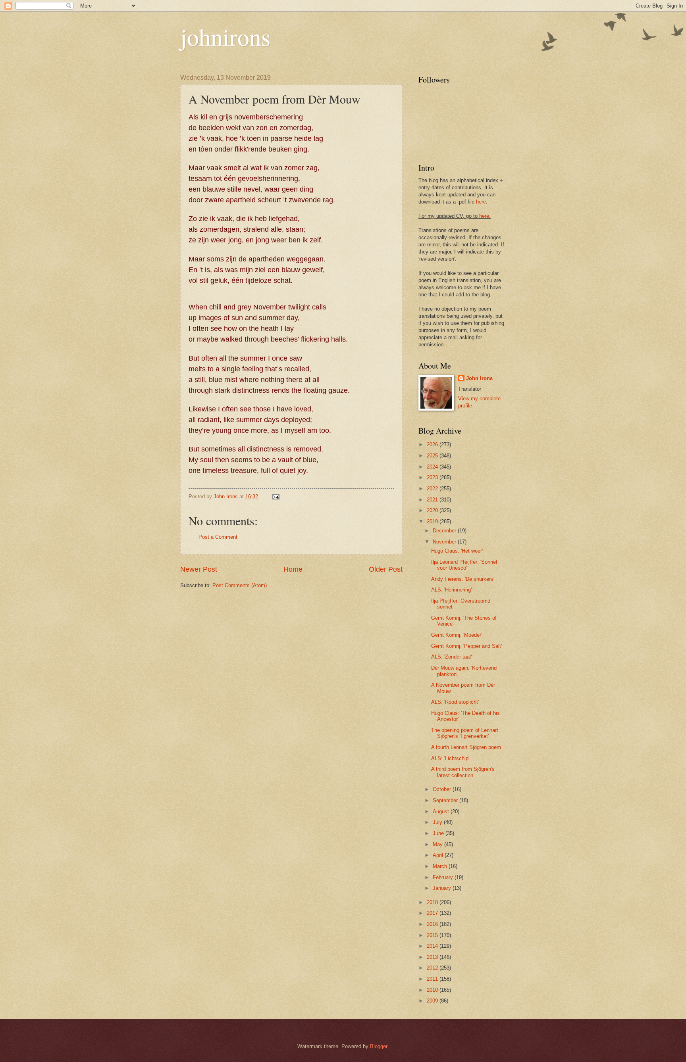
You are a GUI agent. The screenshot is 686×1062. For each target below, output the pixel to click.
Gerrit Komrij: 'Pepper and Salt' (466, 646)
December (445, 531)
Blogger (378, 1046)
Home (293, 569)
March (441, 866)
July (438, 822)
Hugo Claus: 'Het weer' (457, 551)
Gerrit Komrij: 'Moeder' (456, 635)
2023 (433, 477)
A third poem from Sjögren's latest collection (463, 772)
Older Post (386, 569)
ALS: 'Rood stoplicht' (455, 702)
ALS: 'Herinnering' (451, 590)
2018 (433, 902)
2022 (433, 489)
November (445, 542)
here (481, 202)
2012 (433, 968)
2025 (433, 456)
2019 (433, 521)
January (443, 888)
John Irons (479, 378)
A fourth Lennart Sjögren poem (466, 747)
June (439, 833)
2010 (433, 990)
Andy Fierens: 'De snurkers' (462, 579)
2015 (433, 935)
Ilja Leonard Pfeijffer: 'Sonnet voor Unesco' (464, 565)
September (446, 800)
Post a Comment (217, 537)
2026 (433, 444)
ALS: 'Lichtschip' (450, 758)
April (439, 855)
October (443, 789)
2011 (433, 979)
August (442, 811)
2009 (433, 1001)
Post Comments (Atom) (239, 585)
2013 (433, 957)
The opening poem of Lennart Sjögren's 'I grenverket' (464, 733)
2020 (433, 510)
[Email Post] (275, 496)
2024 (433, 467)
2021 (433, 500)
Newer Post (198, 569)
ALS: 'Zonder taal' (451, 657)
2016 (433, 924)
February (444, 877)
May (438, 844)
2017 (433, 913)
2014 (433, 946)
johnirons (225, 36)
